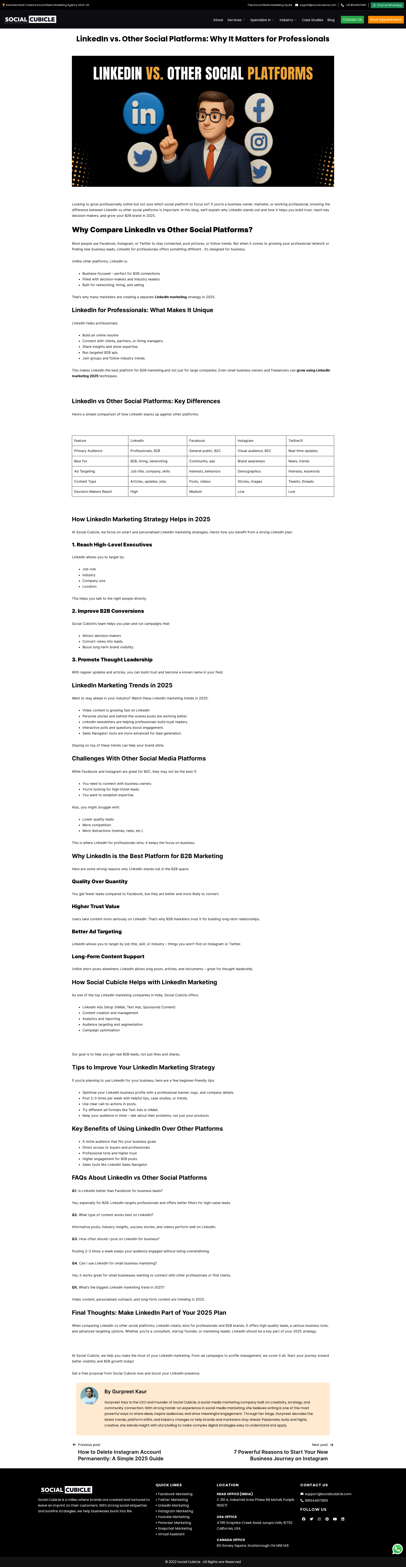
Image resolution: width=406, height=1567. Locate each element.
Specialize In (260, 20)
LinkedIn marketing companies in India (131, 995)
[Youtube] (335, 1519)
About (218, 20)
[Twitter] (311, 1519)
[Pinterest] (327, 1519)
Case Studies (312, 20)
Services (234, 20)
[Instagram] (319, 1519)
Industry (286, 20)
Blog (331, 20)
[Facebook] (303, 1519)
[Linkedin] (342, 1519)
